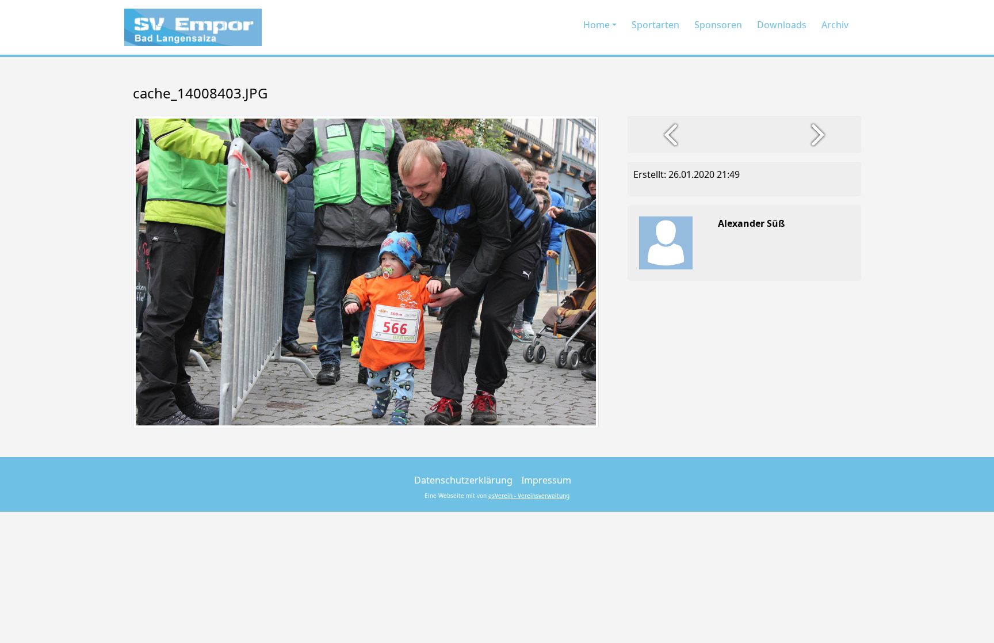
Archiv (834, 24)
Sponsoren (718, 24)
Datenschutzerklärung (463, 480)
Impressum (546, 480)
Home (596, 24)
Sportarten (655, 24)
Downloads (781, 24)
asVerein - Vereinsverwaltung (528, 496)
